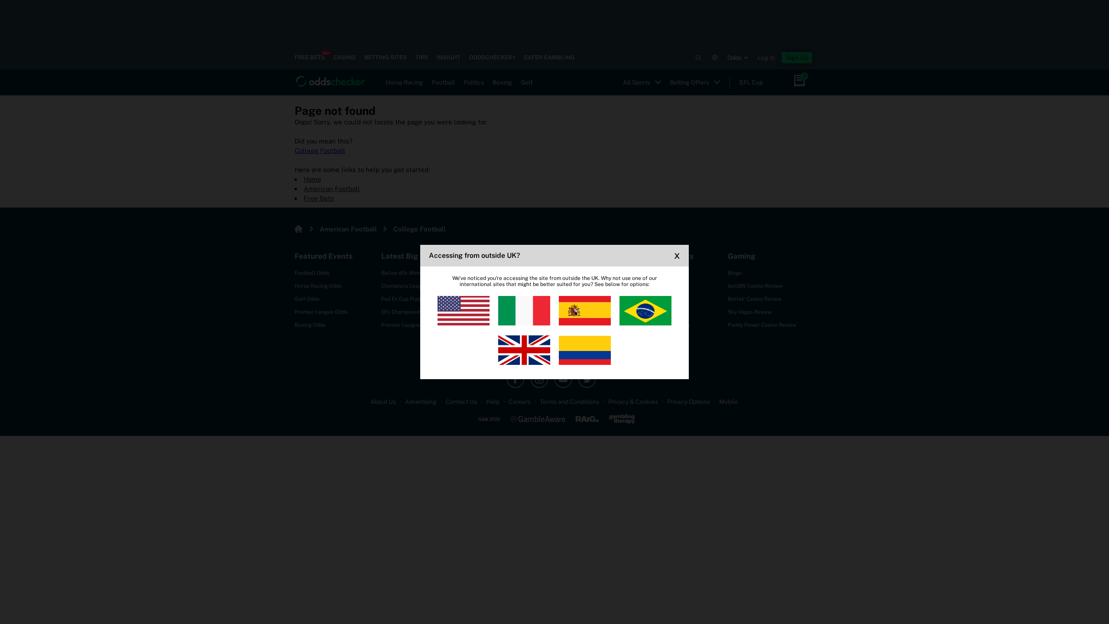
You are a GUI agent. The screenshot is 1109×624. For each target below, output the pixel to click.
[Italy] (524, 311)
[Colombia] (584, 350)
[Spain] (584, 311)
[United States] (463, 311)
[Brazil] (645, 311)
